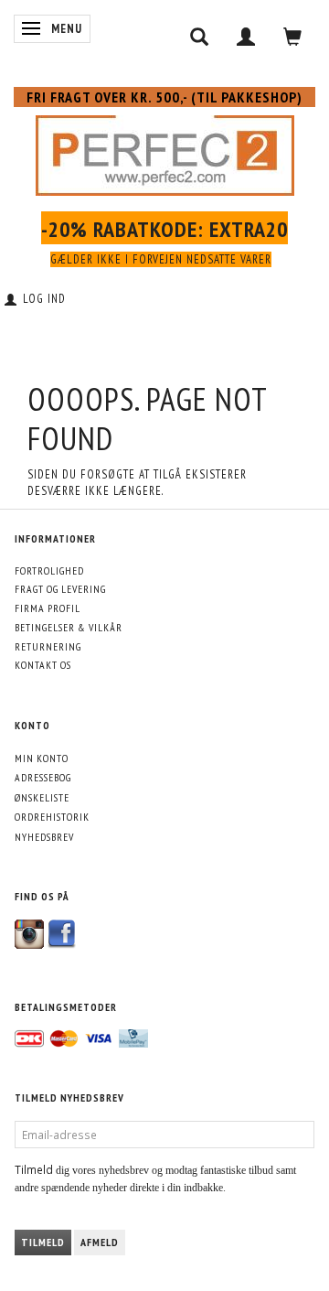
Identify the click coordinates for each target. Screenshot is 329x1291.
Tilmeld (43, 1242)
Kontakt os (43, 665)
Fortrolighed (49, 570)
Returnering (48, 646)
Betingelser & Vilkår (68, 627)
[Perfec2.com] (165, 152)
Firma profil (47, 608)
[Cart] (293, 36)
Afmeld (99, 1242)
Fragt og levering (60, 589)
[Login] (246, 36)
